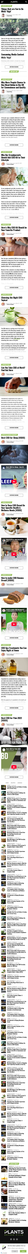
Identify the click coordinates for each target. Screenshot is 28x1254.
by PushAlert (4, 1253)
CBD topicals (17, 338)
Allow (23, 1251)
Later (15, 1251)
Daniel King (9, 15)
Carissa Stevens (10, 164)
